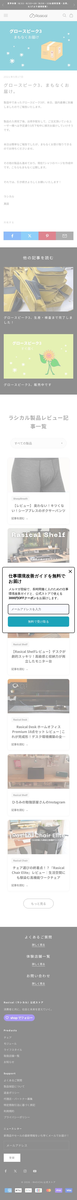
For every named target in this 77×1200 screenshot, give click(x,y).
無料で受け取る (38, 621)
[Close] (70, 571)
